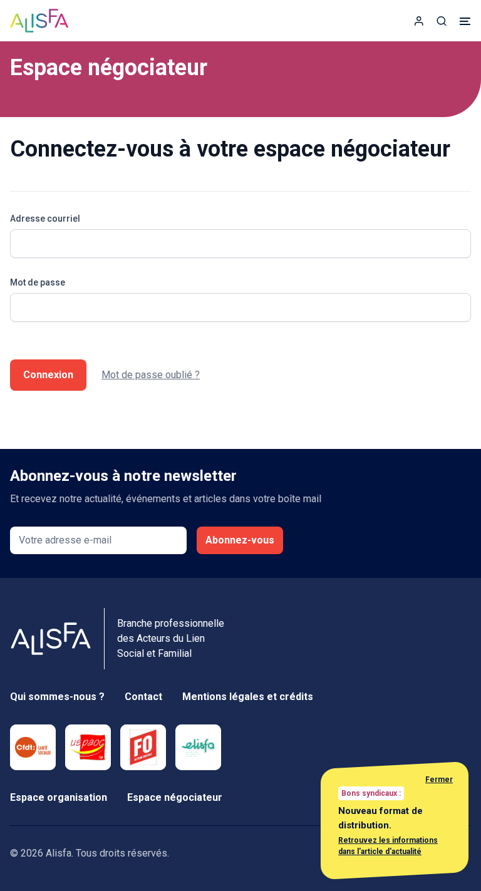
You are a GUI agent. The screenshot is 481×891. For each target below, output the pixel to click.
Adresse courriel (45, 219)
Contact (143, 697)
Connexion (48, 375)
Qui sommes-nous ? (57, 697)
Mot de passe (37, 282)
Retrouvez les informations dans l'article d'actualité (388, 846)
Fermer (439, 779)
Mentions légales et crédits (247, 697)
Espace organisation (58, 797)
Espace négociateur (174, 797)
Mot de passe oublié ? (150, 375)
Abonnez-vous (239, 540)
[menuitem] (419, 20)
